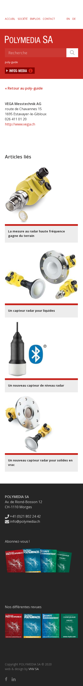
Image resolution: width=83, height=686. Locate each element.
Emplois (35, 19)
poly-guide (11, 62)
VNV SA (34, 669)
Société (22, 19)
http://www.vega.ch (20, 124)
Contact (49, 19)
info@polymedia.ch (25, 521)
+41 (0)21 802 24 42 (25, 516)
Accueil (10, 19)
